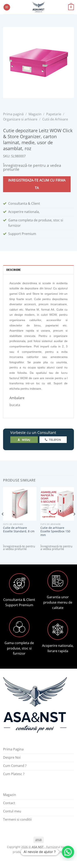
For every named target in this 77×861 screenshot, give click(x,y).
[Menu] (6, 7)
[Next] (74, 522)
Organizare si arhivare (20, 119)
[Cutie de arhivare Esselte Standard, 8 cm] (20, 504)
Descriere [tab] (13, 270)
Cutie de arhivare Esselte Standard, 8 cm (18, 529)
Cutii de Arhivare (55, 119)
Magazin (35, 114)
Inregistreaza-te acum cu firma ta (37, 184)
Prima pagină (13, 114)
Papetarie (53, 114)
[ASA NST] (38, 7)
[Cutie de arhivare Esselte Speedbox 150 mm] (57, 504)
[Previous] (3, 522)
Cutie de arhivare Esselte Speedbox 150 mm (55, 531)
